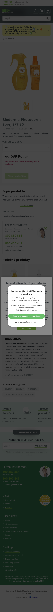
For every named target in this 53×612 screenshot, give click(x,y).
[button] (26, 322)
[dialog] (26, 306)
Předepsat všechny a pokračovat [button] (26, 316)
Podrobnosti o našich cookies (26, 310)
